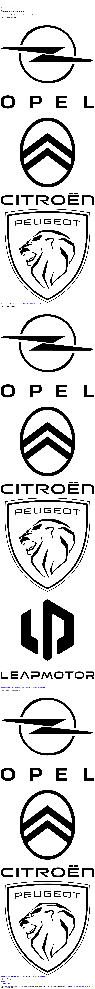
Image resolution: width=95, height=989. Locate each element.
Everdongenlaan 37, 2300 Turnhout (10, 687)
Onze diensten (8, 6)
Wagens (3, 6)
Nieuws (2, 984)
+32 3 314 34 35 (26, 303)
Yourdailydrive (9, 987)
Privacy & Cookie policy (72, 986)
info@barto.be (35, 303)
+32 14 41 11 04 (24, 976)
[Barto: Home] (9, 4)
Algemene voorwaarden (84, 986)
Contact (19, 6)
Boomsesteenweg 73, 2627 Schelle (10, 976)
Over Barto (14, 6)
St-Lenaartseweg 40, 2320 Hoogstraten (11, 303)
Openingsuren (43, 303)
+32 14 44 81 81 (24, 687)
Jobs (5, 984)
